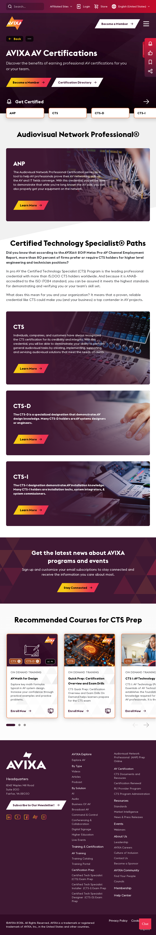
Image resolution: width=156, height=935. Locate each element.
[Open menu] (146, 24)
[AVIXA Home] (14, 23)
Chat (145, 924)
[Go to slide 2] (19, 725)
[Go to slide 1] (10, 725)
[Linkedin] (9, 817)
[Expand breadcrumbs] (29, 39)
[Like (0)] (150, 53)
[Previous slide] (135, 725)
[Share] (150, 71)
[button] (61, 7)
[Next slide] (146, 725)
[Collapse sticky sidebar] (144, 49)
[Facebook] (26, 817)
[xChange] (35, 817)
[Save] (150, 62)
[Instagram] (44, 817)
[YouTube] (18, 817)
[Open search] (10, 6)
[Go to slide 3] (25, 725)
